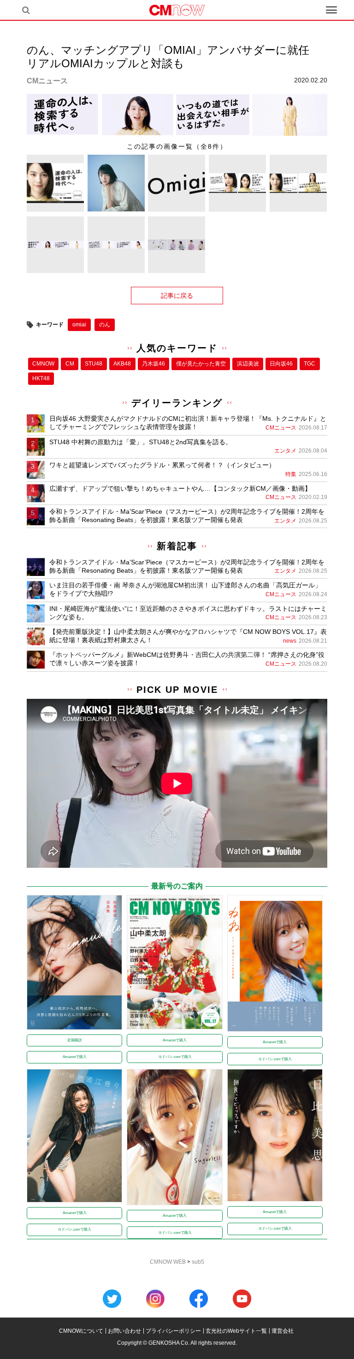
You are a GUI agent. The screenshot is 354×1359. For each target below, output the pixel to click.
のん (104, 324)
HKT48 (41, 378)
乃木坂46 (153, 363)
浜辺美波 (248, 363)
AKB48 (122, 363)
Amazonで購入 (75, 1057)
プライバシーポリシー (173, 1331)
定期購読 (74, 1040)
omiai (79, 324)
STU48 (93, 363)
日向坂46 (281, 363)
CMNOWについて (81, 1331)
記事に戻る (177, 295)
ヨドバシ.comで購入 (175, 1057)
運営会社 (282, 1331)
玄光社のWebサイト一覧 (236, 1331)
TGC (309, 363)
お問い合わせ (124, 1331)
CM (69, 363)
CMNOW (43, 363)
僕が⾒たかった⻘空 (201, 363)
